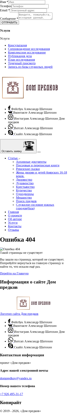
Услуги (13, 222)
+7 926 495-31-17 (11, 394)
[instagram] (11, 118)
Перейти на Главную (14, 273)
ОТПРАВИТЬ (9, 22)
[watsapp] (11, 128)
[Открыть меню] (39, 152)
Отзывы (13, 229)
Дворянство (24, 179)
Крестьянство (25, 186)
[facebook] (9, 109)
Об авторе (15, 219)
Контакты (14, 226)
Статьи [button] (13, 158)
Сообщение (9, 18)
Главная (13, 212)
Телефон (6, 6)
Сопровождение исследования (29, 49)
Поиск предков (26, 201)
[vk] (10, 112)
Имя (4, 2)
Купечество (24, 190)
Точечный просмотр (22, 63)
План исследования (21, 59)
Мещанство (24, 197)
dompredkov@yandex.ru (16, 378)
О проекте (15, 215)
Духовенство (25, 183)
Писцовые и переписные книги (37, 165)
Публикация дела (20, 56)
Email (5, 10)
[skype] (11, 134)
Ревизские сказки (28, 169)
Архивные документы (31, 161)
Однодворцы (25, 194)
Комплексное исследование (27, 52)
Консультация (17, 45)
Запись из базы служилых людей (30, 66)
